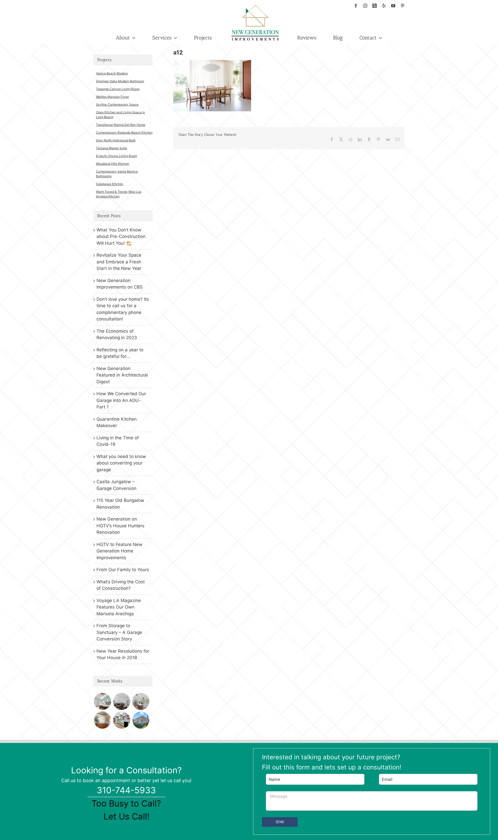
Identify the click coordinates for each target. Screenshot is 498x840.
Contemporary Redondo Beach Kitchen (124, 132)
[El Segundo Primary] (102, 701)
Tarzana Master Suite (111, 148)
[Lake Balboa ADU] (141, 701)
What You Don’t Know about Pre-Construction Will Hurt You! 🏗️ (121, 236)
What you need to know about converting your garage (121, 463)
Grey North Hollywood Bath (116, 140)
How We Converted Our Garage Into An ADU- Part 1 (121, 400)
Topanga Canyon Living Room (118, 89)
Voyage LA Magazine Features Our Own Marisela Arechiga (118, 607)
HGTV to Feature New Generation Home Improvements (119, 551)
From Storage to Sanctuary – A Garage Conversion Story (119, 632)
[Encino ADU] (121, 701)
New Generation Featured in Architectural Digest (122, 375)
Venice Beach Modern (112, 73)
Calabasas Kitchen (109, 184)
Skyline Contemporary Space (117, 104)
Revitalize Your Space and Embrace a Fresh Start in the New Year (118, 261)
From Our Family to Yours (122, 569)
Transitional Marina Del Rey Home (120, 125)
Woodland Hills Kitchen (112, 164)
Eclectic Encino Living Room (116, 156)
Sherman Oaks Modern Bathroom (120, 81)
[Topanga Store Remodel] (102, 720)
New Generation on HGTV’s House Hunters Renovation (120, 525)
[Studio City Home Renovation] (121, 720)
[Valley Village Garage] (141, 720)
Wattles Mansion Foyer (112, 97)
